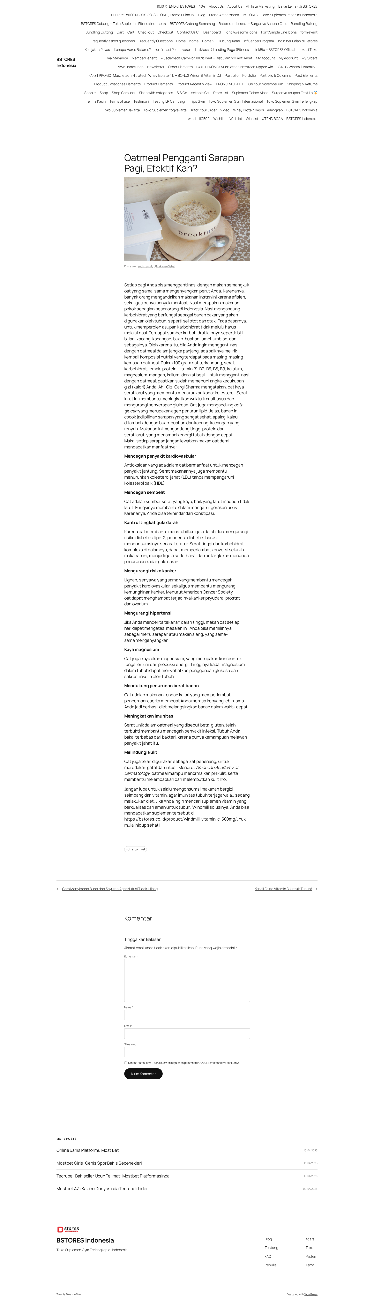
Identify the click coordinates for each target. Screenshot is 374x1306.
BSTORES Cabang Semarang (192, 23)
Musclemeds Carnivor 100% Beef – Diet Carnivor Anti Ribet (206, 58)
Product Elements (158, 84)
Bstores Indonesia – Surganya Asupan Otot (253, 23)
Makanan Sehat (165, 266)
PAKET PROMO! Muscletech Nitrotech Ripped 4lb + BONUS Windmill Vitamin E (257, 66)
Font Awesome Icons (241, 32)
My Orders (310, 58)
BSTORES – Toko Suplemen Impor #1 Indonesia (280, 14)
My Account (288, 58)
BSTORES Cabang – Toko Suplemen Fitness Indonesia (123, 23)
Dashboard (212, 32)
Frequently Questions (155, 41)
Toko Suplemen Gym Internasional (236, 101)
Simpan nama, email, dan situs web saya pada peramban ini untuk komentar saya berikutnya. (184, 1063)
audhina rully (145, 266)
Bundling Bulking (304, 23)
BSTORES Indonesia (66, 62)
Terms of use (119, 101)
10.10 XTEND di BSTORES (176, 6)
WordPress (311, 1294)
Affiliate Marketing (260, 6)
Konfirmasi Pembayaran (172, 49)
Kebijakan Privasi (97, 49)
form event (309, 32)
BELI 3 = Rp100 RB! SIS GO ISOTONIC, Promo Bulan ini (153, 14)
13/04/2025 (311, 1163)
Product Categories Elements (117, 84)
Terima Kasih (96, 101)
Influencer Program (258, 41)
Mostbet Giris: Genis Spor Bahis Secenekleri (99, 1163)
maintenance (117, 58)
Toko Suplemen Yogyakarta (165, 110)
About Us (216, 6)
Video (224, 110)
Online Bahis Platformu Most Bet (87, 1150)
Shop (88, 92)
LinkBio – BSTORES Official (274, 49)
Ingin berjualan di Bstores (298, 41)
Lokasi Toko (308, 49)
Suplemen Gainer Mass (250, 92)
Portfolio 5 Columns (275, 75)
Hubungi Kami (229, 41)
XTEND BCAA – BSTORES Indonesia (290, 118)
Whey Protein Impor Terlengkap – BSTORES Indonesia (275, 110)
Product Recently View (194, 84)
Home (181, 41)
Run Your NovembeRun (265, 84)
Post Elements (306, 75)
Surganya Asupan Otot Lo (293, 92)
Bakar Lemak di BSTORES (298, 6)
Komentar (131, 956)
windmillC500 (199, 118)
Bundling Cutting (99, 32)
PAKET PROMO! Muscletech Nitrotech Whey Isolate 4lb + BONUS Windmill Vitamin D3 (154, 75)
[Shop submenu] (95, 93)
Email (128, 1026)
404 (202, 6)
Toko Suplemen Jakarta (121, 110)
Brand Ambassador (224, 14)
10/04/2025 (311, 1176)
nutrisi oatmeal (135, 849)
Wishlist (219, 118)
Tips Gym (197, 101)
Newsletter (155, 66)
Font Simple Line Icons (279, 32)
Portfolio (231, 75)
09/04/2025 (310, 1189)
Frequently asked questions (113, 41)
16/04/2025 (311, 1150)
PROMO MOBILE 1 (229, 84)
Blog (202, 14)
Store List (220, 92)
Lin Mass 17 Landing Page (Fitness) (222, 49)
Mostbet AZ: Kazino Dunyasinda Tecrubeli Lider (102, 1188)
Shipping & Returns (302, 84)
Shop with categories (156, 92)
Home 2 (208, 41)
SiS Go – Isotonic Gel (193, 92)
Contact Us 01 (188, 32)
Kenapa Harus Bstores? (132, 49)
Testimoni (141, 101)
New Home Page (131, 66)
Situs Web (130, 1044)
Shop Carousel (123, 92)
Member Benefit (144, 58)
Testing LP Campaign (169, 101)
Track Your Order (204, 110)
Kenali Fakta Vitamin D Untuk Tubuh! (283, 888)
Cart (120, 32)
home (193, 41)
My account (265, 58)
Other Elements (180, 66)
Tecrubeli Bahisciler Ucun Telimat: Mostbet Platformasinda (112, 1176)
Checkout (146, 32)
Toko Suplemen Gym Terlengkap (292, 101)
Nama (128, 1007)
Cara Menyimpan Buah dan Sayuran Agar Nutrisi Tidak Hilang (110, 888)
